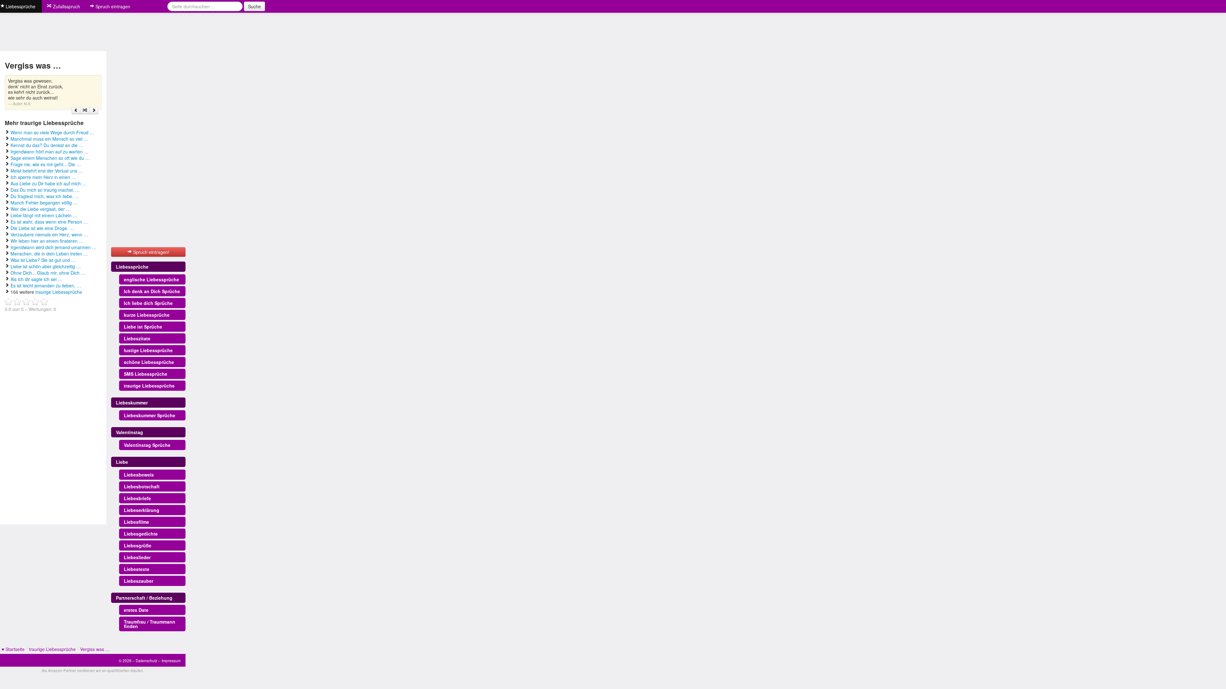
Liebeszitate (137, 338)
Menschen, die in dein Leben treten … (49, 253)
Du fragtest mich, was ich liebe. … (45, 196)
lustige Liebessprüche (148, 350)
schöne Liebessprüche (149, 362)
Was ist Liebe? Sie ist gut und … (43, 260)
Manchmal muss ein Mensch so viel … (49, 139)
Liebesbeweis (139, 474)
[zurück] (76, 110)
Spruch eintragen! (150, 252)
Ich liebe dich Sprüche (148, 303)
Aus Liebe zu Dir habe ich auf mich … (49, 183)
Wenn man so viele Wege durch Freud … (52, 132)
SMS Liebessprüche (145, 374)
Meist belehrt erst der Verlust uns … (47, 170)
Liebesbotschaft (142, 486)
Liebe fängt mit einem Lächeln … (44, 215)
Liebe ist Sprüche (143, 326)
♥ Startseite (13, 649)
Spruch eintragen (112, 6)
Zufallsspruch (66, 6)
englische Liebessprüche (151, 279)
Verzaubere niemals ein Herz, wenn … (49, 234)
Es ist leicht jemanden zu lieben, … (46, 285)
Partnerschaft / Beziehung (144, 598)
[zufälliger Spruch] (85, 110)
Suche (254, 6)
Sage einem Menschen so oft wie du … (50, 158)
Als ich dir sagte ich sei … (36, 279)
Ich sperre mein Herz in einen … (43, 177)
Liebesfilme (136, 522)
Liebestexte (136, 569)
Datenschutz (146, 660)
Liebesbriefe (137, 498)
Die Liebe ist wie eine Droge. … (42, 228)
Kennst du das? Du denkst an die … (47, 145)
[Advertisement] (53, 416)
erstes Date (136, 610)
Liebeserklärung (141, 510)
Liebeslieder (137, 557)
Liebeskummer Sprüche (149, 415)
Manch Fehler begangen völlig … (44, 202)
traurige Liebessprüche (58, 292)
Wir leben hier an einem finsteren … (47, 241)
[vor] (93, 110)
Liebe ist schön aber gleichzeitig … (46, 266)
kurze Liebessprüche (147, 315)
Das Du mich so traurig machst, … (45, 190)
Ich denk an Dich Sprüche (152, 291)
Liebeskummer (132, 402)
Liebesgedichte (141, 533)
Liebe (122, 462)
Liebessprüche (132, 266)
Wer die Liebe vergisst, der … (41, 209)
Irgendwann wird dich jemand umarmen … (53, 247)
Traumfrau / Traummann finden (149, 624)
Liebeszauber (138, 581)
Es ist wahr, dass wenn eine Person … (49, 222)
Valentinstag (129, 432)
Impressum (171, 660)
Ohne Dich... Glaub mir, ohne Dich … (48, 273)
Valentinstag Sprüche (147, 445)
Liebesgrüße (137, 545)
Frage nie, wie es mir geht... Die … (46, 164)
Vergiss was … (95, 649)
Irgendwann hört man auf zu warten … (49, 151)
